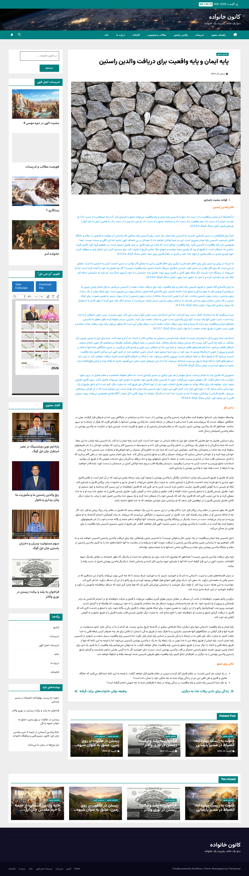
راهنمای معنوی (218, 34)
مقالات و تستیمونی (156, 34)
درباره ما (120, 34)
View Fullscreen (21, 287)
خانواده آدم (52, 254)
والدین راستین (181, 34)
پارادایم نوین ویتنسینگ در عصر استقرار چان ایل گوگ (39, 449)
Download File (45, 287)
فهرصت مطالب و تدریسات (42, 166)
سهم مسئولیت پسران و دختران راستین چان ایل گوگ (39, 546)
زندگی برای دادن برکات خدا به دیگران (205, 691)
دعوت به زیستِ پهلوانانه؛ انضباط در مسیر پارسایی (214, 743)
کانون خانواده (225, 16)
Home (77, 869)
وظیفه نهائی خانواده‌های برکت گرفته (103, 691)
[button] (19, 35)
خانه (107, 34)
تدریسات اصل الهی (49, 645)
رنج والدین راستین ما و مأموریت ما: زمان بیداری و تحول (37, 498)
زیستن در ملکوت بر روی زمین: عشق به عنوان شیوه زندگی (98, 745)
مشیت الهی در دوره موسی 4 (41, 123)
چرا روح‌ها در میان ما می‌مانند (43, 745)
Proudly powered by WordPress (188, 869)
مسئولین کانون (99, 736)
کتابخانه (136, 34)
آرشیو (56, 628)
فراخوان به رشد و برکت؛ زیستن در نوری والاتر (158, 743)
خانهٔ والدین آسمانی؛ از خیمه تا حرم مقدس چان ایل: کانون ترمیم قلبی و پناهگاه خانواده (36, 734)
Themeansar (234, 869)
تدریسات (199, 34)
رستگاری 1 (52, 210)
